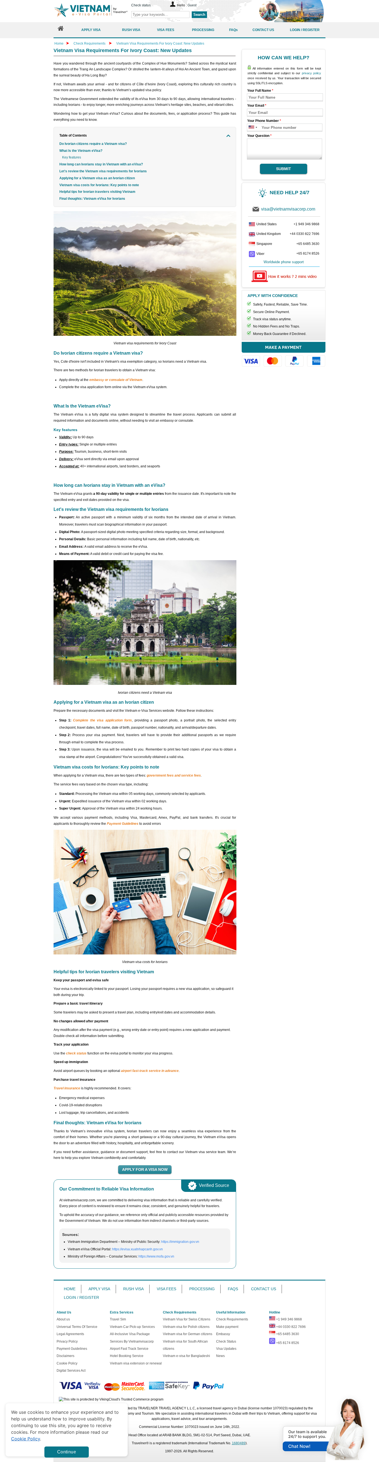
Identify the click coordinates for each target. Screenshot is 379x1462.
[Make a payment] (283, 357)
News (220, 1356)
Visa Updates (226, 1349)
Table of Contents (73, 135)
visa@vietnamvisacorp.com (288, 209)
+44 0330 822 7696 (304, 234)
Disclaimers (65, 1356)
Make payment (227, 1327)
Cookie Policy (67, 1363)
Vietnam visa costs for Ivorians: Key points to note (99, 185)
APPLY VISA (99, 1289)
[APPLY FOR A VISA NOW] (144, 1170)
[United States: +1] (251, 127)
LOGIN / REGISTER (81, 1297)
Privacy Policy (67, 1341)
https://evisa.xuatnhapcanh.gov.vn (137, 1249)
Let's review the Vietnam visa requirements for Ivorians (103, 171)
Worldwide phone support (284, 262)
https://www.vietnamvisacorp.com (91, 11)
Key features (71, 157)
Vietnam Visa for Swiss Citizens (186, 1319)
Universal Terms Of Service (77, 1327)
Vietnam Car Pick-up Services (132, 1327)
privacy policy (311, 73)
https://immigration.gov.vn (180, 1242)
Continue (66, 1452)
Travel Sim (118, 1319)
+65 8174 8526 (307, 253)
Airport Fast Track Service (129, 1349)
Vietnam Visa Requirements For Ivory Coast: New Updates (160, 43)
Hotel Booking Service (126, 1356)
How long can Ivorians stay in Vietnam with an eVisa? (101, 164)
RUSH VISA (133, 1289)
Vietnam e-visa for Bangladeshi (186, 1356)
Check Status (226, 1341)
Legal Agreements (70, 1334)
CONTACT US (263, 1289)
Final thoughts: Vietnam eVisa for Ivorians (92, 199)
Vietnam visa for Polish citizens (186, 1327)
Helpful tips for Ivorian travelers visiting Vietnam (97, 192)
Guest (192, 5)
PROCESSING (202, 1289)
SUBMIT (283, 169)
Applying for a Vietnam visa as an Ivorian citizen (97, 178)
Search (199, 14)
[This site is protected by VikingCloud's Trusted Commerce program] (111, 1399)
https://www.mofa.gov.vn (156, 1256)
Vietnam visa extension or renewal (136, 1363)
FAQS (233, 1289)
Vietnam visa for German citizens (187, 1334)
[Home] (61, 29)
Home (59, 43)
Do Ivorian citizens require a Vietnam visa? (93, 144)
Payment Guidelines (72, 1349)
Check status (141, 5)
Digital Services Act (71, 1371)
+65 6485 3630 (307, 244)
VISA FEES (166, 1289)
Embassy (223, 1334)
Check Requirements (90, 43)
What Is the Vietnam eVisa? (80, 151)
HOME (69, 1289)
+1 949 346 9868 (306, 224)
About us (63, 1319)
